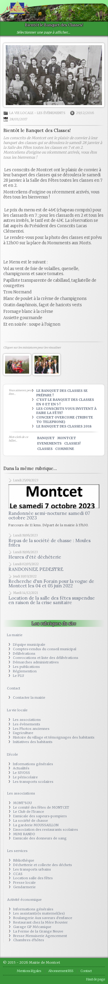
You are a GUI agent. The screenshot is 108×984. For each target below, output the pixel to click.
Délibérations (24, 653)
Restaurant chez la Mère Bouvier (40, 922)
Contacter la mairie (29, 697)
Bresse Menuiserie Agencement (40, 936)
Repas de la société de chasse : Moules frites (49, 543)
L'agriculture (23, 733)
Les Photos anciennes (31, 729)
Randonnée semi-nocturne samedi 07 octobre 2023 (49, 515)
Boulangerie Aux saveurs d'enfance (42, 918)
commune (64, 449)
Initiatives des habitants (32, 742)
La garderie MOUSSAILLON (35, 825)
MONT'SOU (22, 803)
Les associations (27, 720)
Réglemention (25, 671)
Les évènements (51, 113)
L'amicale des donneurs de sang (40, 838)
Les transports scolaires (33, 782)
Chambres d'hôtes (28, 940)
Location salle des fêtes (33, 878)
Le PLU (18, 676)
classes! (72, 443)
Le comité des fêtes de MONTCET (41, 807)
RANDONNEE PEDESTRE (35, 569)
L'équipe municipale (29, 644)
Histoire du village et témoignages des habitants (53, 737)
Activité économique (24, 899)
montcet (66, 438)
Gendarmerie (24, 887)
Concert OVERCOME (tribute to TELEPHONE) (64, 419)
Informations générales (33, 764)
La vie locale (21, 113)
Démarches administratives (36, 662)
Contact (13, 688)
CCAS (17, 874)
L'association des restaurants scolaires (45, 829)
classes (44, 449)
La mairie (14, 635)
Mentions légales (29, 971)
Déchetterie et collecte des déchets (42, 865)
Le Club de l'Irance (28, 811)
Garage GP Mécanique (32, 927)
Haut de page (95, 979)
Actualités (21, 768)
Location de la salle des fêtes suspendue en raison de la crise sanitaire (51, 600)
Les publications (26, 667)
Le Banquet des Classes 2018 (64, 426)
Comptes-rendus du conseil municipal (44, 649)
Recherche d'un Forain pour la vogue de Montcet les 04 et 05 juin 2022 (51, 583)
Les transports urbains (32, 869)
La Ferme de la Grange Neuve (38, 931)
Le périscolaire (25, 777)
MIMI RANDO (24, 834)
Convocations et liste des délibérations (45, 658)
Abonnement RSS (60, 971)
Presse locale (24, 882)
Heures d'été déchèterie (34, 557)
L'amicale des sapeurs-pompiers (40, 816)
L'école (12, 754)
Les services (17, 851)
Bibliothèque (23, 860)
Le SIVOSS (21, 773)
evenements (49, 443)
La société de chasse (30, 820)
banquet (46, 438)
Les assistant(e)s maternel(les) (39, 913)
